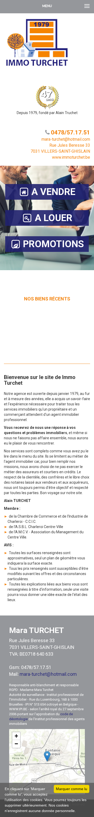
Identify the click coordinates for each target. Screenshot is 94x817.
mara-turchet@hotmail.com (48, 674)
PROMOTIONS (53, 244)
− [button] (16, 744)
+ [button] (16, 736)
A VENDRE (53, 191)
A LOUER (53, 217)
